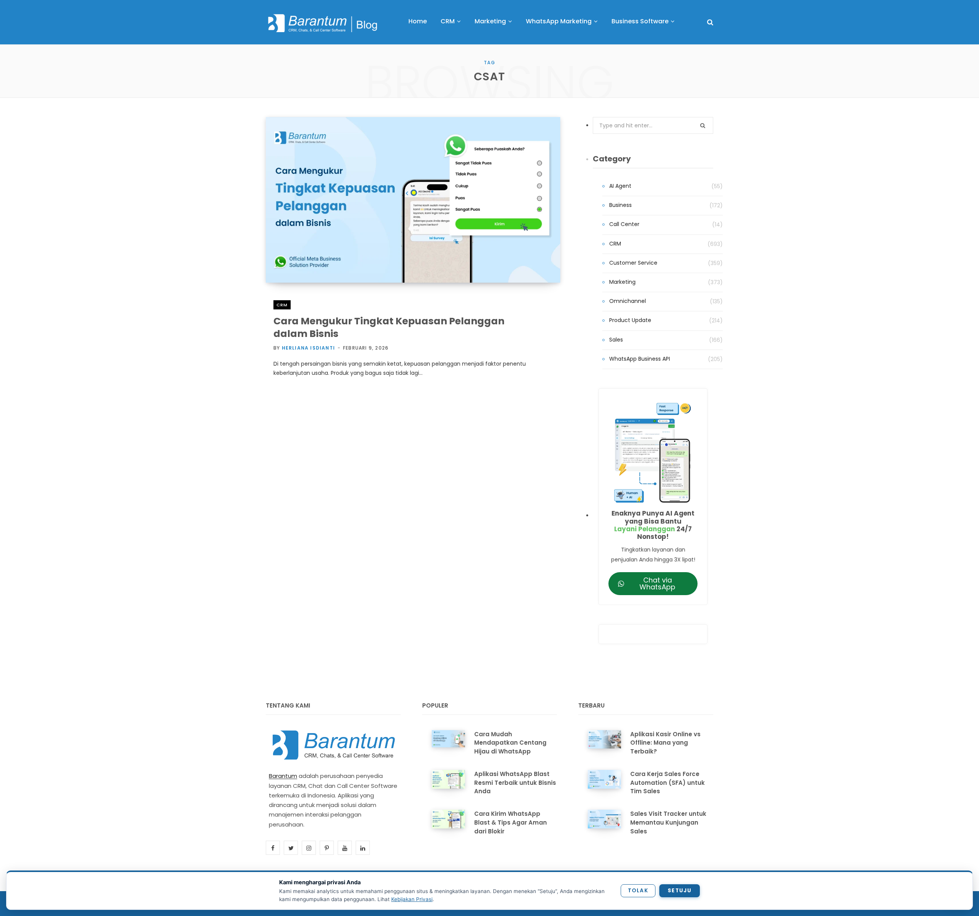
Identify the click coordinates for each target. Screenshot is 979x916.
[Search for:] (653, 125)
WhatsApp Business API (639, 359)
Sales (616, 339)
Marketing (622, 282)
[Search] (710, 22)
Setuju (679, 890)
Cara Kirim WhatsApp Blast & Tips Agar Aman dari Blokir (510, 822)
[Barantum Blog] (323, 23)
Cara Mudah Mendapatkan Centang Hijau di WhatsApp (510, 743)
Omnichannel (627, 301)
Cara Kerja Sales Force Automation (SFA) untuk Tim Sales (667, 783)
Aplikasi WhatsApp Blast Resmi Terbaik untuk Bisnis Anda (515, 783)
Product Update (630, 320)
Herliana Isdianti (308, 348)
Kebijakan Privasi (412, 899)
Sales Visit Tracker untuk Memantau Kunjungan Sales (668, 822)
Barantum (283, 776)
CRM (282, 305)
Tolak (638, 890)
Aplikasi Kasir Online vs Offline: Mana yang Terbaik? (665, 743)
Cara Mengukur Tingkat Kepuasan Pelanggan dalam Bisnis (388, 327)
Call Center (624, 224)
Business (620, 205)
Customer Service (633, 263)
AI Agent (620, 186)
